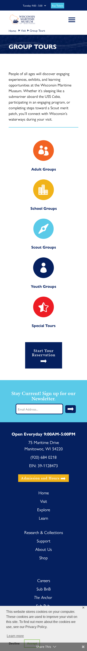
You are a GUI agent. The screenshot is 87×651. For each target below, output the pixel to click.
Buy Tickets (57, 5)
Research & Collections (43, 532)
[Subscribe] (70, 409)
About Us (43, 549)
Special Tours (44, 325)
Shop (43, 557)
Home (43, 493)
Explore (43, 509)
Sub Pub (43, 606)
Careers (43, 580)
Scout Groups (43, 247)
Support (43, 541)
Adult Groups (43, 169)
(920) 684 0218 (43, 457)
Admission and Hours (40, 478)
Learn (43, 518)
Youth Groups (43, 286)
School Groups (43, 208)
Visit (23, 30)
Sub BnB (44, 589)
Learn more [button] (15, 636)
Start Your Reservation (43, 353)
